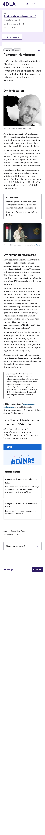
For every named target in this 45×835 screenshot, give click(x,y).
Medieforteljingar (10, 20)
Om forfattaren (13, 90)
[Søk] (33, 4)
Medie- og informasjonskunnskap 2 (20, 16)
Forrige (10, 569)
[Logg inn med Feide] (26, 4)
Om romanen (19, 254)
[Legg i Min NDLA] (39, 50)
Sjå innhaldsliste (13, 37)
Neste (35, 569)
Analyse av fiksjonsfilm (12, 24)
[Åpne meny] (40, 4)
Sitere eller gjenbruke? (15, 546)
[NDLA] (9, 4)
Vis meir (39, 245)
